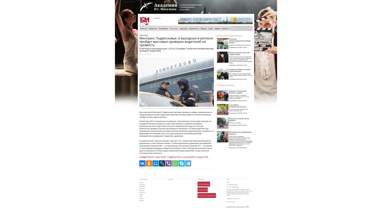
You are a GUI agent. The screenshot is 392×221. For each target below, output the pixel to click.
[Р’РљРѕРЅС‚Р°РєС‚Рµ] (142, 163)
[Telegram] (188, 163)
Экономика (163, 28)
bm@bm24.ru (235, 187)
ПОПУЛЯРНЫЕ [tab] (230, 85)
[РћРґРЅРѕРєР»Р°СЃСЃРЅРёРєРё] (149, 163)
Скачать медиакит (204, 184)
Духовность (194, 28)
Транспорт (174, 28)
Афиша (217, 28)
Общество (153, 28)
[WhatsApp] (175, 163)
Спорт (210, 28)
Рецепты (225, 28)
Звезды (204, 28)
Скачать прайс (202, 190)
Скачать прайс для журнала (206, 195)
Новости (143, 28)
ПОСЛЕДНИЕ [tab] (221, 85)
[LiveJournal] (162, 163)
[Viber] (168, 163)
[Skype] (182, 163)
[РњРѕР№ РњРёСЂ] (155, 163)
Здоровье (184, 28)
